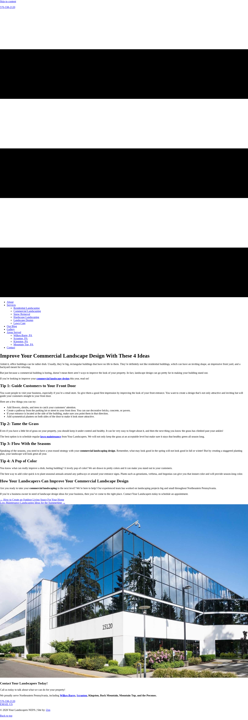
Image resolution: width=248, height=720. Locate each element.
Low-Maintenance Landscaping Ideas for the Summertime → (32, 502)
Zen (48, 710)
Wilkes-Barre (67, 695)
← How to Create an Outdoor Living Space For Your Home (32, 499)
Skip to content (8, 1)
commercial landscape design (53, 378)
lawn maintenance (50, 436)
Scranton (82, 695)
